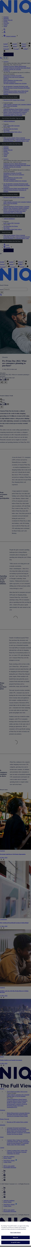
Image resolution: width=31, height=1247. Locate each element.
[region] (15, 1234)
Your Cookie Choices (15, 1232)
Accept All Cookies (15, 1242)
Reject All (15, 1237)
